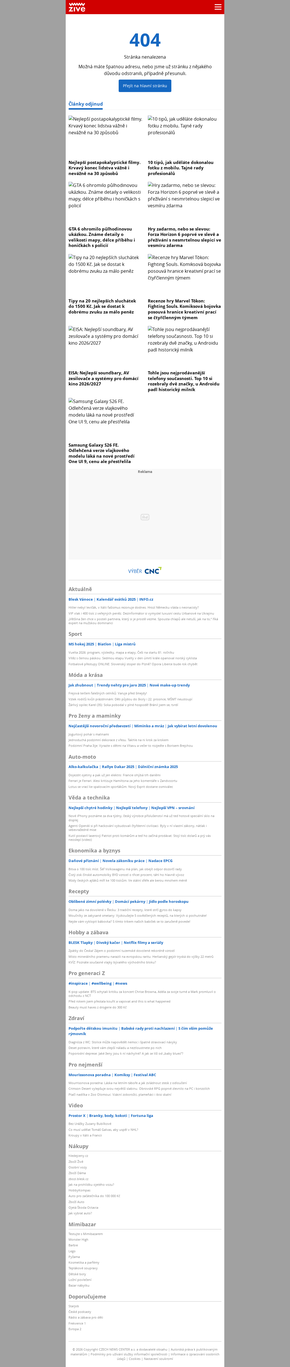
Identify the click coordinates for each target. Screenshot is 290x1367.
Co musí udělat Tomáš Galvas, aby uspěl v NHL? (103, 1129)
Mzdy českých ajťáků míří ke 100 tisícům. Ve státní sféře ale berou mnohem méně (128, 880)
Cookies (134, 1359)
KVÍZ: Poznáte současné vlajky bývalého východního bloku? (112, 962)
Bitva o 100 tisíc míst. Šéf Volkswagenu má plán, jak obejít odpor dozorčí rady (125, 869)
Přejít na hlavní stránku (145, 85)
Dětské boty (77, 1274)
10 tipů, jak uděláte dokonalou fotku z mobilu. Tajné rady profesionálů (181, 167)
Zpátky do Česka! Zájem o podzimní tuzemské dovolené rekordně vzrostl (122, 950)
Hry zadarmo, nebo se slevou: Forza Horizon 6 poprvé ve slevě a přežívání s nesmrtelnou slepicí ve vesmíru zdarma (184, 237)
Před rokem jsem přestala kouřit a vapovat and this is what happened (119, 1001)
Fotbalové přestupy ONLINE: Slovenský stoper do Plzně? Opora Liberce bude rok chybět (133, 664)
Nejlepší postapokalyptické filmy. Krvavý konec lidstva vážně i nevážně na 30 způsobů (104, 167)
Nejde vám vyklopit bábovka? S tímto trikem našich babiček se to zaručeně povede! (129, 921)
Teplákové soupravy (83, 1268)
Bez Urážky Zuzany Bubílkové (90, 1123)
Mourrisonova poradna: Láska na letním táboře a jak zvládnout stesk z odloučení (128, 1083)
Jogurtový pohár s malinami (89, 734)
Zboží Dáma (77, 1173)
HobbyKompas (79, 1190)
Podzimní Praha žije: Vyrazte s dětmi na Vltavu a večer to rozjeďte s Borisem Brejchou (131, 745)
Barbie (73, 1245)
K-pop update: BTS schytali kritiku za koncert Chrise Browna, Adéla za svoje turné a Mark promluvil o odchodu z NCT (142, 993)
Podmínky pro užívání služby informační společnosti (129, 1354)
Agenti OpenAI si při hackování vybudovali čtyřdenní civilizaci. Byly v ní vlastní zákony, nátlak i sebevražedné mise (138, 828)
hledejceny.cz (78, 1155)
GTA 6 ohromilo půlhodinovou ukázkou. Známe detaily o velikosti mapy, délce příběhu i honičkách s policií (102, 237)
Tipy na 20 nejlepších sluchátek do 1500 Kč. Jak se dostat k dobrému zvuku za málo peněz (102, 306)
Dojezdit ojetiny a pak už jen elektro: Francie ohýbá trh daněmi (115, 775)
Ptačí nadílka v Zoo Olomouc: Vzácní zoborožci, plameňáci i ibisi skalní (120, 1094)
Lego (72, 1251)
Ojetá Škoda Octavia (83, 1207)
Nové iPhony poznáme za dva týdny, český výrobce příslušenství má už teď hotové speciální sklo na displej (141, 818)
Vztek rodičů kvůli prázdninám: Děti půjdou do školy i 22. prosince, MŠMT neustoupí (130, 699)
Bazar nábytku (79, 1285)
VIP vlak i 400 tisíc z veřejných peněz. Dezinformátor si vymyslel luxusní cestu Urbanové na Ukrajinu (141, 613)
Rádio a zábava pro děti (86, 1317)
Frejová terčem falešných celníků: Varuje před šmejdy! (108, 693)
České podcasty (80, 1312)
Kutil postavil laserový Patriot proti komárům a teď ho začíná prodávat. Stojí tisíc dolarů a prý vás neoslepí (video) (140, 837)
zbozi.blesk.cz (78, 1179)
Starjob (74, 1306)
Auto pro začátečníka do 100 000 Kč (94, 1196)
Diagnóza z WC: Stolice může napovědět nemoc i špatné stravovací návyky (123, 1042)
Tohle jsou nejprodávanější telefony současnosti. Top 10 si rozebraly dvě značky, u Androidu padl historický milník (183, 381)
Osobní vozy (78, 1167)
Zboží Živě (76, 1161)
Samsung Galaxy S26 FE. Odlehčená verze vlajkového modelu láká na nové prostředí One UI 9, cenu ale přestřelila (102, 453)
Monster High (78, 1239)
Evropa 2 (75, 1329)
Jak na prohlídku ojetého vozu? (91, 1184)
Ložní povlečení (80, 1280)
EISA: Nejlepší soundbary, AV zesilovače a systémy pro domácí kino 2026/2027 (103, 378)
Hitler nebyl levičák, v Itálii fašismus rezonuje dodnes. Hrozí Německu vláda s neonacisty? (134, 607)
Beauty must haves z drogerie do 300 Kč (98, 1007)
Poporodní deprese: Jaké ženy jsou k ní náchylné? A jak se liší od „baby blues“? (126, 1053)
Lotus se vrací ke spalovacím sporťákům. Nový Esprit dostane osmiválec (121, 786)
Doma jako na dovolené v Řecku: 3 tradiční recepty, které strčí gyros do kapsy (125, 910)
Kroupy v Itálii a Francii (85, 1135)
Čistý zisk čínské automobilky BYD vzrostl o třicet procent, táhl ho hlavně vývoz (126, 875)
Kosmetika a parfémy (84, 1262)
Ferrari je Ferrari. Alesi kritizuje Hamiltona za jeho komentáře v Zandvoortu (123, 781)
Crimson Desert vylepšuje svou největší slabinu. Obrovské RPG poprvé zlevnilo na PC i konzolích (139, 1088)
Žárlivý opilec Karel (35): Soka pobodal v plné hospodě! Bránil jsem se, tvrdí (123, 705)
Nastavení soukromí (158, 1359)
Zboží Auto (76, 1202)
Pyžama (74, 1257)
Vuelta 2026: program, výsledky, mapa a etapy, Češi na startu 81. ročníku (121, 652)
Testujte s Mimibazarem (86, 1234)
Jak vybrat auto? (80, 1213)
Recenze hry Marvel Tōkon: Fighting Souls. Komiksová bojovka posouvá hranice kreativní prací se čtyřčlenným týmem (184, 309)
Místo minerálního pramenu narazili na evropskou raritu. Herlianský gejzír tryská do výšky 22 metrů (141, 956)
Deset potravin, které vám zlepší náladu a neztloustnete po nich (115, 1048)
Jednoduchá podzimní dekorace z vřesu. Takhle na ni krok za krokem (119, 740)
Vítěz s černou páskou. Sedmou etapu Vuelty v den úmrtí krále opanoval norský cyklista (133, 658)
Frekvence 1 (77, 1323)
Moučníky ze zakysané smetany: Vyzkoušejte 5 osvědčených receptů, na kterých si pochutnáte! (138, 915)
